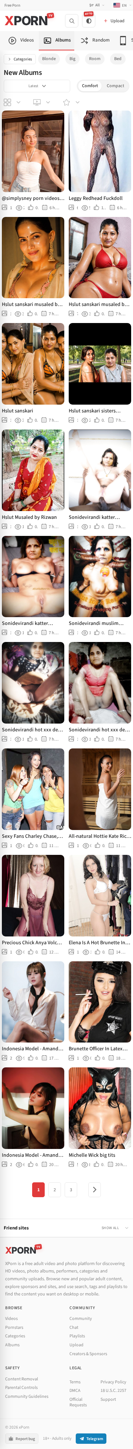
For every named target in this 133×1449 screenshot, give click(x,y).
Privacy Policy (113, 1382)
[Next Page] (94, 1189)
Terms (75, 1382)
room (94, 59)
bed (118, 59)
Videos (11, 1318)
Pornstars (14, 1327)
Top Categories (13, 102)
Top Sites (42, 102)
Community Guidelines (26, 1396)
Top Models (72, 102)
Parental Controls (21, 1387)
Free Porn (12, 5)
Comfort (90, 86)
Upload (76, 1345)
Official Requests (78, 1402)
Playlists (77, 1336)
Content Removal (21, 1379)
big (72, 59)
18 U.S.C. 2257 (113, 1390)
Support (108, 1399)
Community (80, 1318)
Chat (73, 1327)
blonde (49, 59)
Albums (12, 1345)
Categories (23, 59)
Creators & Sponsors (88, 1354)
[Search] (71, 20)
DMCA (75, 1390)
